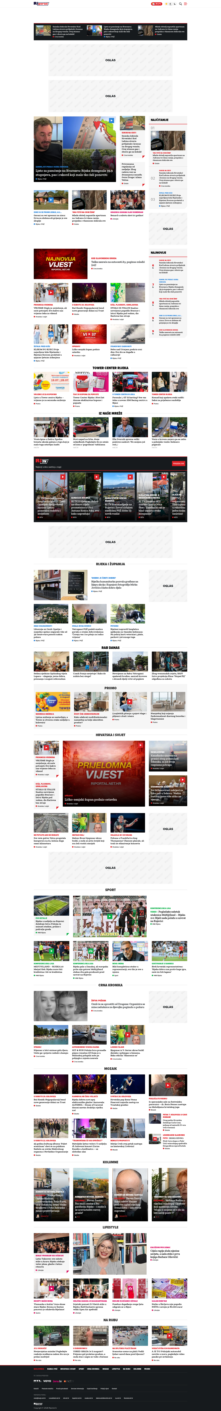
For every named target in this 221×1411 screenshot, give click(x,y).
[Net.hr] (37, 1381)
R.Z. (78, 1217)
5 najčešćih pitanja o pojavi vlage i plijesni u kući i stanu (129, 714)
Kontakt (114, 1388)
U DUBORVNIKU (80, 1348)
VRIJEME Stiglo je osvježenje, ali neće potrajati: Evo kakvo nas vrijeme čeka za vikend (50, 311)
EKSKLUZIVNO (157, 752)
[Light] (166, 4)
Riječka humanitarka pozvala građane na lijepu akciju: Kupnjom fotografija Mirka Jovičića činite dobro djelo (114, 584)
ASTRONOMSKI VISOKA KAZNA (85, 1047)
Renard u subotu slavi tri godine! (126, 215)
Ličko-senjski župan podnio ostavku (86, 350)
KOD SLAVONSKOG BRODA (104, 258)
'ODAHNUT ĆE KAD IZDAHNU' (168, 1196)
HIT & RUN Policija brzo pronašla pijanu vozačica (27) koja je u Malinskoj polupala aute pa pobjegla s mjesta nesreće (89, 1054)
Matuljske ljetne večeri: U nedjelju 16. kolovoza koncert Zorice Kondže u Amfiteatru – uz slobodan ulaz (89, 1147)
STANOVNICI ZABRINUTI (121, 346)
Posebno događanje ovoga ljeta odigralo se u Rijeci (127, 1305)
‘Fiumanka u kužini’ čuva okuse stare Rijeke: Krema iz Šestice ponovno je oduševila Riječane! (49, 1307)
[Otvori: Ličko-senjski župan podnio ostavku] (89, 334)
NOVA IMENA (118, 963)
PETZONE (114, 626)
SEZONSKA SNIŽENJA (45, 713)
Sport (110, 890)
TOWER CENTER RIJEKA (162, 394)
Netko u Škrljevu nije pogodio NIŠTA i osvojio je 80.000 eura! (167, 1305)
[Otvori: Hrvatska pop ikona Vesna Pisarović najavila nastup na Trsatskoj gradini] (127, 1084)
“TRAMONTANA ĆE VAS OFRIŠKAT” (87, 1140)
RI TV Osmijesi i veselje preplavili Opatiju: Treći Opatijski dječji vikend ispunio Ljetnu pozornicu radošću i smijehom (51, 506)
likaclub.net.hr (128, 1398)
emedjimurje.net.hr (40, 1398)
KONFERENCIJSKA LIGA (160, 908)
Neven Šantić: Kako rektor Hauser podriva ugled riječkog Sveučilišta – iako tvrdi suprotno (128, 1204)
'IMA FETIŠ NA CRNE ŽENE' (83, 212)
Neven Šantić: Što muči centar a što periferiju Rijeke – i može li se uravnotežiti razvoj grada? (90, 1206)
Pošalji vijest (105, 1388)
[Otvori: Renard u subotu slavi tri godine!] (127, 200)
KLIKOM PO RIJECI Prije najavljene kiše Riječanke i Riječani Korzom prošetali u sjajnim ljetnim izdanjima (171, 199)
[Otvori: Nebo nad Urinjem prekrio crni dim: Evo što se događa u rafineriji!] (127, 334)
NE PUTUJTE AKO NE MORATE (46, 835)
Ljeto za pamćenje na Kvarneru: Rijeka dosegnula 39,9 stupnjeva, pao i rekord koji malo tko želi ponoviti (118, 30)
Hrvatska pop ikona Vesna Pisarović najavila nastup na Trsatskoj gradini (124, 1102)
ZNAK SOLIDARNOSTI (43, 626)
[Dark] (175, 4)
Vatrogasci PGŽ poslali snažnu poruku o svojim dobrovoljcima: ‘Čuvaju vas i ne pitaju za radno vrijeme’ (88, 633)
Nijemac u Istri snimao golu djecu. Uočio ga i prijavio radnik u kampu (51, 1051)
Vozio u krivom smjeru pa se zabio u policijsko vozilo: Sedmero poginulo (169, 442)
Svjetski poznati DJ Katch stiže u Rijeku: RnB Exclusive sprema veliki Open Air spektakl (89, 1307)
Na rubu (110, 1320)
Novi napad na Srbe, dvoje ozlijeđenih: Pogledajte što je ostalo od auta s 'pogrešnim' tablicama (90, 442)
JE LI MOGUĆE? (40, 1348)
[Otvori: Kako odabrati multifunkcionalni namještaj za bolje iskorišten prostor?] (91, 701)
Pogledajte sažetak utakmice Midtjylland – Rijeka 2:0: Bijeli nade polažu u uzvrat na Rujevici (168, 916)
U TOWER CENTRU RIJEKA (123, 394)
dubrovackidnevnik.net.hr (104, 1398)
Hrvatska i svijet (41, 317)
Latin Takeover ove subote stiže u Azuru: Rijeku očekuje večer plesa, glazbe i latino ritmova (50, 1262)
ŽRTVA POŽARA (98, 1000)
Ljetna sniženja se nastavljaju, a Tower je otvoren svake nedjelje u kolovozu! (53, 720)
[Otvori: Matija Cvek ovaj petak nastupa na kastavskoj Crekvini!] (127, 1128)
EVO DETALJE (41, 918)
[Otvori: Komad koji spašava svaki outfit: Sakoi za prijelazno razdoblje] (169, 382)
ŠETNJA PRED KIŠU (166, 193)
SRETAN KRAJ (78, 835)
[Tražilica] (180, 4)
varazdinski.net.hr (54, 1398)
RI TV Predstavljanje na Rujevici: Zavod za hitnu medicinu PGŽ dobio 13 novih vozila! (119, 509)
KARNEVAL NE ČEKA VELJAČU (85, 1096)
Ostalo (159, 34)
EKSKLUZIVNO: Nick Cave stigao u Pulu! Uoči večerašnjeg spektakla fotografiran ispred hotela (175, 1142)
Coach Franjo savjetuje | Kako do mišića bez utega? (89, 675)
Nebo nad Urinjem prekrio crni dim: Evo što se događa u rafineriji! (126, 352)
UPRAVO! (76, 346)
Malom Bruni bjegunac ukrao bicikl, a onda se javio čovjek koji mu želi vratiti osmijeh (88, 841)
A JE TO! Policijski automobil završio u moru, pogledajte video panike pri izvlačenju (168, 1354)
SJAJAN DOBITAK (159, 1301)
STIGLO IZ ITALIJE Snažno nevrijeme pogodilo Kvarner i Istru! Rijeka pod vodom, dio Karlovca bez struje (125, 312)
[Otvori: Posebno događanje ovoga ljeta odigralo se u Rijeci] (130, 1289)
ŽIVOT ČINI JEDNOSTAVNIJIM (86, 713)
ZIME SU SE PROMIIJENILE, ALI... (48, 212)
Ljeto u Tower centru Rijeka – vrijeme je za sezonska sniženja (50, 399)
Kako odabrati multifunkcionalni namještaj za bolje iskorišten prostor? (90, 720)
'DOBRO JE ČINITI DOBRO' (103, 578)
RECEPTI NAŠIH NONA (43, 1301)
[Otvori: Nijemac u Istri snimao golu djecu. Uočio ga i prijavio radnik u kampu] (51, 1035)
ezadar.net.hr (89, 1398)
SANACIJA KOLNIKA (80, 497)
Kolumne (110, 1162)
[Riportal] (41, 4)
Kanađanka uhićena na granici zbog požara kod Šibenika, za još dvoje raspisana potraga (165, 760)
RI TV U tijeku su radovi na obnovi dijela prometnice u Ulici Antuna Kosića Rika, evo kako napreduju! (85, 507)
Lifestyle (115, 219)
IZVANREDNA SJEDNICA (162, 786)
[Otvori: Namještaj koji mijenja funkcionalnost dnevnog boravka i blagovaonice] (168, 701)
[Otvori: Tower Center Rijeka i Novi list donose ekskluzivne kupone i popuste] (91, 382)
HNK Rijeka (42, 932)
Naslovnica (39, 1369)
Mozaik (110, 1068)
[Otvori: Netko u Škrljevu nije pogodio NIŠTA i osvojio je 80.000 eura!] (169, 1289)
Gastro (38, 1313)
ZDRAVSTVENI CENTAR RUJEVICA (116, 499)
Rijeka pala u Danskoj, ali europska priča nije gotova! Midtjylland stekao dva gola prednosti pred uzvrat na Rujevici (90, 970)
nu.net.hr (118, 1398)
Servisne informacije (77, 1388)
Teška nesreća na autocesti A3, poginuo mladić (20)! (118, 263)
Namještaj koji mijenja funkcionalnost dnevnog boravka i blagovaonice (168, 716)
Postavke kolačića (47, 1388)
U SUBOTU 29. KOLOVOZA (83, 304)
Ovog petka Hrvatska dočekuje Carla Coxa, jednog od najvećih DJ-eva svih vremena (174, 1124)
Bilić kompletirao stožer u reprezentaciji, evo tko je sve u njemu (127, 969)
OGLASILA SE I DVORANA (121, 835)
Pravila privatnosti (62, 1388)
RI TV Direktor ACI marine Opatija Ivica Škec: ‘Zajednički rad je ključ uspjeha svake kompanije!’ (152, 507)
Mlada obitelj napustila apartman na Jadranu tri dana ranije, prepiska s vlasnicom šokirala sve (169, 29)
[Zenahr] (57, 1381)
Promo (38, 403)
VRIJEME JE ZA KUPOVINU (45, 394)
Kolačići (36, 1388)
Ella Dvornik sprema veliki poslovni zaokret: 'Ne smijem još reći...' (128, 442)
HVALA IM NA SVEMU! (81, 626)
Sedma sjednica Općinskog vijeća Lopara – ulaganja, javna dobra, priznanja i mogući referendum (50, 676)
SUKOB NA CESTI (129, 132)
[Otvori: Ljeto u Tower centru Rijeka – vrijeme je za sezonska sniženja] (51, 382)
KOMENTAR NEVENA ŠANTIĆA (50, 1191)
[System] (170, 4)
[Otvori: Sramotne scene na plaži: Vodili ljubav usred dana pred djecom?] (130, 1336)
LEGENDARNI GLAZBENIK (174, 1135)
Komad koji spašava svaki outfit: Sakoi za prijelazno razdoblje (168, 399)
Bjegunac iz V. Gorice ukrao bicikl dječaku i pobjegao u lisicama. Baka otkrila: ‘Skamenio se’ (127, 1053)
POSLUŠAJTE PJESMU (158, 1098)
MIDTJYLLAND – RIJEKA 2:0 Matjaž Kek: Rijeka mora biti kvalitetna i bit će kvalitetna (48, 969)
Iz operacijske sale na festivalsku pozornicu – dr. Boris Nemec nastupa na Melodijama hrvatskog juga (167, 1104)
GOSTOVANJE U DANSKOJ (163, 963)
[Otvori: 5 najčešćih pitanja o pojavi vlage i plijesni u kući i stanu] (129, 701)
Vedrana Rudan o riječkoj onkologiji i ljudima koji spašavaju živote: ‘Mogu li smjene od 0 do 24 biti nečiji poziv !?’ (169, 1206)
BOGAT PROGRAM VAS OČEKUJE (50, 1255)
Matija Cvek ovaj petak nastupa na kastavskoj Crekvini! (126, 1145)
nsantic (45, 1216)
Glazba (76, 314)
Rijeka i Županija (110, 564)
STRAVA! (37, 1047)
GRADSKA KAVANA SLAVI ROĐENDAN (126, 212)
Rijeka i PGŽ (110, 37)
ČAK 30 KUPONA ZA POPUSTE (86, 394)
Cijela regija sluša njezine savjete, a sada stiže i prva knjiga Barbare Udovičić (165, 1253)
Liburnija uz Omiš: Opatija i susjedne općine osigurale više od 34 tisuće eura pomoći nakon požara (50, 633)
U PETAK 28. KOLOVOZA (120, 1096)
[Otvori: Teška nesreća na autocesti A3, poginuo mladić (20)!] (60, 264)
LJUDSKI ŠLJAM (117, 1047)
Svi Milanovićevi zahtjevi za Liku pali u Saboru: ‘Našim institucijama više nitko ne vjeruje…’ (167, 795)
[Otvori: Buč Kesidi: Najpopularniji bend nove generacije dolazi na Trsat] (89, 292)
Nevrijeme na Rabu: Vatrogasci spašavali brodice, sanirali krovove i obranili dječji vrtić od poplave (129, 676)
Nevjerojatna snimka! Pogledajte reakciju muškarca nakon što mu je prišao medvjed (51, 1354)
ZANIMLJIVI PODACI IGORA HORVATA (52, 166)
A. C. (157, 1217)
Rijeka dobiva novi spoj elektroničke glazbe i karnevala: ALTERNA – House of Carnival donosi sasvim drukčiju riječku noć (88, 1105)
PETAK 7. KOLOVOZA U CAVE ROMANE (175, 1116)
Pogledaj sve (178, 463)
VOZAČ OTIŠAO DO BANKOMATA (166, 1348)
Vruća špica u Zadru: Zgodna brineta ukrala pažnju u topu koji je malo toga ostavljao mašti (51, 442)
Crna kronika (59, 37)
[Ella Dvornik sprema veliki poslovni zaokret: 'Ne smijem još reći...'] (130, 427)
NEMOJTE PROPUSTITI (120, 1140)
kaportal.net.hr (77, 1398)
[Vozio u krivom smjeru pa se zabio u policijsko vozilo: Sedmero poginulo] (169, 427)
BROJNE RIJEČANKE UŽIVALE (125, 1301)
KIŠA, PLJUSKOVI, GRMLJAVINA (124, 304)
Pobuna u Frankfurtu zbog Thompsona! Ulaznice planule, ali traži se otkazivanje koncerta (127, 841)
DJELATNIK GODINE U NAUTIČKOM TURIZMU (149, 496)
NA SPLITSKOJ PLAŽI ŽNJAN (124, 1348)
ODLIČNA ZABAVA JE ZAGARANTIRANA (90, 1301)
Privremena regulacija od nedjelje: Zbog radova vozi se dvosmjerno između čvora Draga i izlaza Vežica (132, 172)
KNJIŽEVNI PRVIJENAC (160, 1247)
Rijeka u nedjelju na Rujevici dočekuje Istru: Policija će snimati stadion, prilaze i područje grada (50, 925)
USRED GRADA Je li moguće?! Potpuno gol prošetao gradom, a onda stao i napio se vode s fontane (90, 1354)
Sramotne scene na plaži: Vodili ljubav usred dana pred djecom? (128, 1352)
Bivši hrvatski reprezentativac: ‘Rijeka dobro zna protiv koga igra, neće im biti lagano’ (169, 969)
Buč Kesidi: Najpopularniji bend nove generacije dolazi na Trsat (88, 309)
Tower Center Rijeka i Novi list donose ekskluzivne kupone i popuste (88, 400)
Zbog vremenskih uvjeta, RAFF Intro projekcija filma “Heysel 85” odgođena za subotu (168, 676)
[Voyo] (47, 1381)
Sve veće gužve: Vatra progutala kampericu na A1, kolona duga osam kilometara (50, 841)
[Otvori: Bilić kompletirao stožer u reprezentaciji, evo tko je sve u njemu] (130, 951)
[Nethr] (69, 1381)
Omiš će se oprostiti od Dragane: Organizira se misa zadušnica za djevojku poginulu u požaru (118, 1005)
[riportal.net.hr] (38, 1404)
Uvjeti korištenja (92, 1388)
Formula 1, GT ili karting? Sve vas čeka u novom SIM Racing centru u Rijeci (129, 400)
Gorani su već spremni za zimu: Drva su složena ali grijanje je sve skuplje (50, 218)
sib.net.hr (66, 1398)
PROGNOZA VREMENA (43, 304)
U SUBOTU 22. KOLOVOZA (45, 1140)
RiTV (41, 517)
